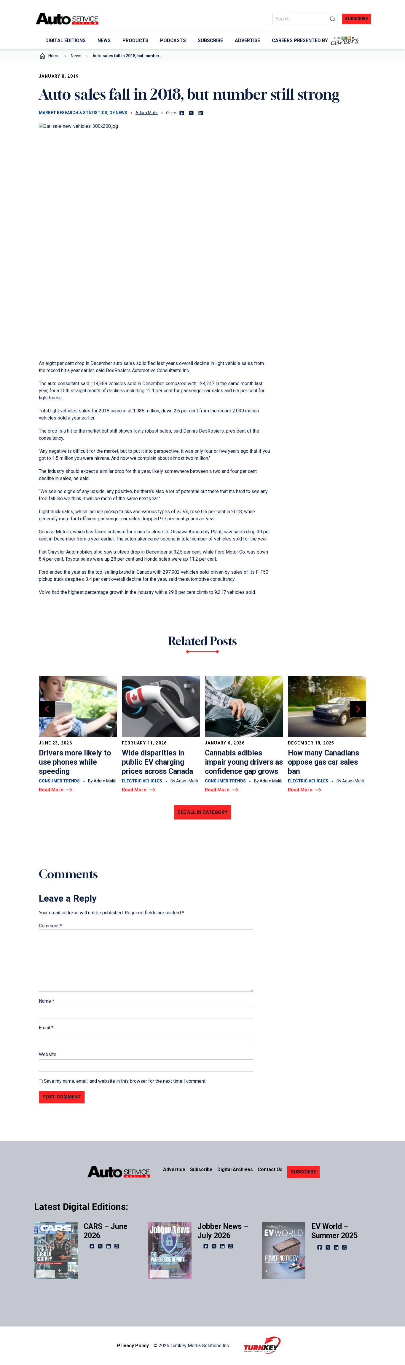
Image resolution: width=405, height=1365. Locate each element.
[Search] (332, 19)
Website (47, 1054)
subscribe (356, 18)
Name (46, 1001)
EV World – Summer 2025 (334, 1231)
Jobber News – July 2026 (222, 1231)
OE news (118, 112)
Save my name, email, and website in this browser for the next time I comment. (125, 1081)
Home (54, 55)
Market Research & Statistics (73, 112)
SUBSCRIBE (303, 1172)
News (76, 55)
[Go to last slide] (47, 709)
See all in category (202, 812)
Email (46, 1028)
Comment (50, 926)
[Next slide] (358, 709)
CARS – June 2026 (105, 1231)
